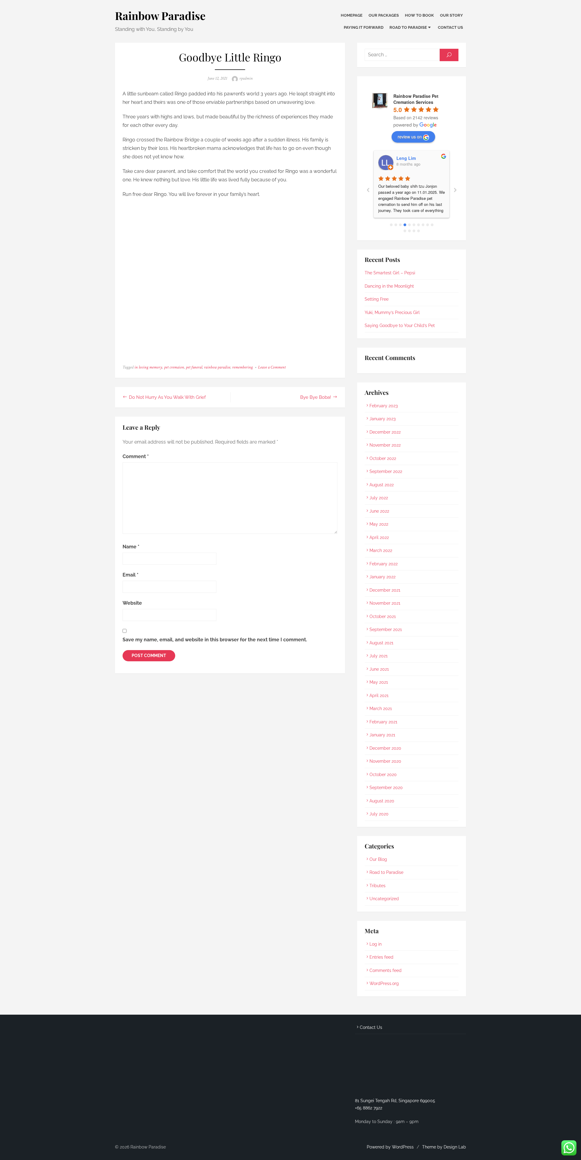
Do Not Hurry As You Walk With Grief (167, 397)
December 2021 (384, 590)
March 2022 (380, 550)
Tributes (377, 885)
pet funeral (194, 367)
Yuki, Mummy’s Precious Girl (392, 312)
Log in (375, 944)
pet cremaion (174, 367)
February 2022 (383, 563)
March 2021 (380, 708)
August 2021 (381, 642)
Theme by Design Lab (444, 1147)
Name (131, 547)
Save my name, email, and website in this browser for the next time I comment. (215, 640)
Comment (136, 456)
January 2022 (382, 576)
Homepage (352, 15)
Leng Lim (406, 158)
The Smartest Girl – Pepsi (390, 272)
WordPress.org (384, 983)
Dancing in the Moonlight (389, 286)
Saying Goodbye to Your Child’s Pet (400, 325)
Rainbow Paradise (160, 15)
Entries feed (381, 957)
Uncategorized (384, 898)
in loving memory (148, 367)
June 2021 (379, 669)
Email (131, 575)
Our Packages (384, 15)
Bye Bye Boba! (315, 397)
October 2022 (382, 458)
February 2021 (383, 721)
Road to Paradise (408, 27)
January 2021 (382, 734)
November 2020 (385, 761)
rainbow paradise (217, 367)
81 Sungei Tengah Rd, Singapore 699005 (395, 1100)
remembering (242, 367)
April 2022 (379, 537)
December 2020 (385, 748)
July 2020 (379, 813)
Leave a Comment (272, 367)
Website (132, 603)
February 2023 (383, 405)
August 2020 (381, 800)
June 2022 (379, 511)
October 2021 (382, 616)
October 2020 (383, 774)
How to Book (419, 15)
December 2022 (385, 432)
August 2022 (381, 484)
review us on (410, 137)
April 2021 (379, 695)
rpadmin (246, 78)
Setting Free (377, 299)
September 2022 (385, 471)
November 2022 (385, 445)
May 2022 (378, 524)
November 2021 (384, 603)
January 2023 (382, 418)
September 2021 (385, 629)
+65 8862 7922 (368, 1107)
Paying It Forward (363, 27)
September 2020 (386, 787)
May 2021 (378, 682)
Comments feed (385, 970)
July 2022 (378, 497)
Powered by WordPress (390, 1147)
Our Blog (378, 859)
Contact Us (450, 27)
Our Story (451, 15)
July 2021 (378, 655)
